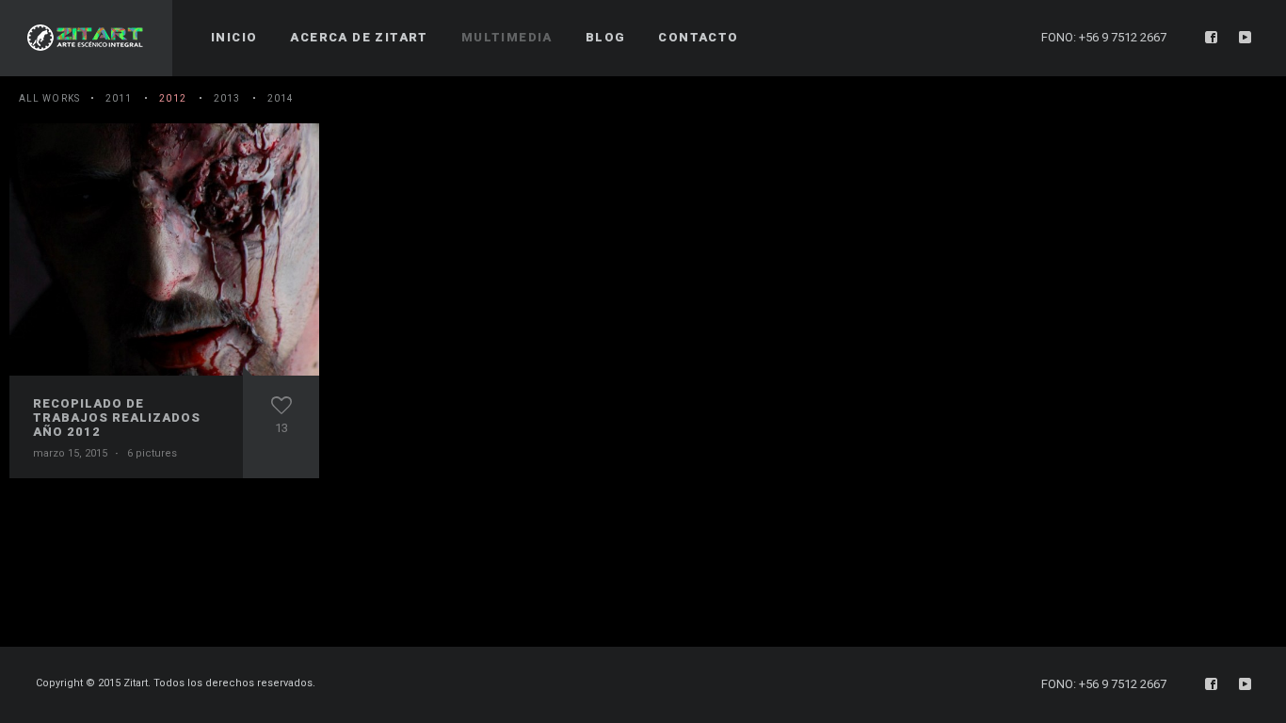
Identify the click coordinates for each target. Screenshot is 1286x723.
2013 (227, 98)
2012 (172, 98)
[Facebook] (1211, 37)
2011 (118, 98)
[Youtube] (1245, 37)
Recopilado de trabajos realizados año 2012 (117, 417)
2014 (280, 98)
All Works (49, 98)
